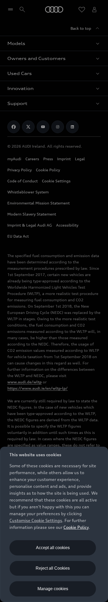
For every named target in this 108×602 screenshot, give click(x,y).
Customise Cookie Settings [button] (35, 520)
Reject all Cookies (53, 568)
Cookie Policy (76, 527)
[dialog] (54, 524)
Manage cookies (52, 588)
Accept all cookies (53, 547)
